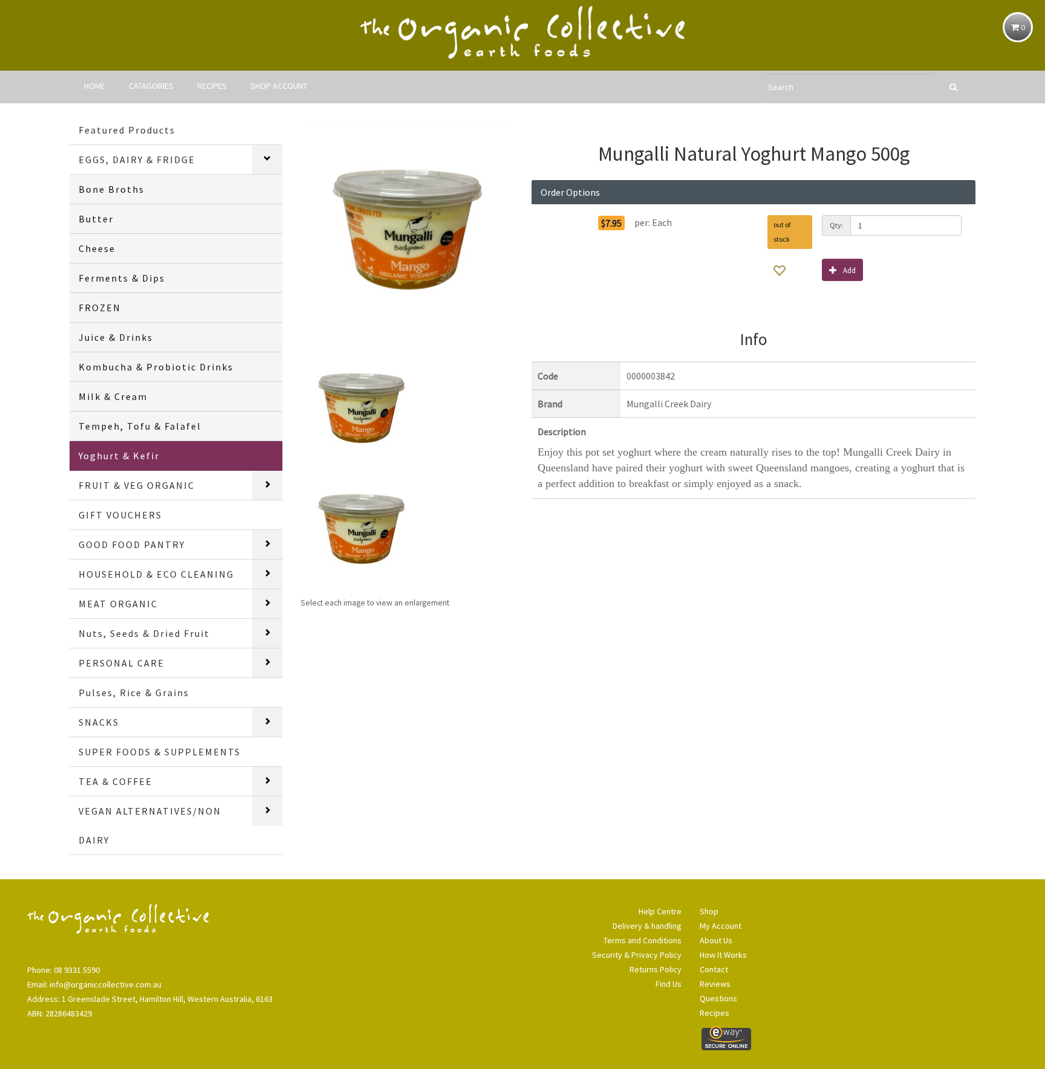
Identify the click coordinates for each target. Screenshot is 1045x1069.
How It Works (723, 954)
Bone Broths (112, 189)
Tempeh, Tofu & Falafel (140, 426)
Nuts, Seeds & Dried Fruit (144, 633)
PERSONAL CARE (121, 663)
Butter (96, 219)
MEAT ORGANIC (118, 604)
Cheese (97, 248)
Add (849, 270)
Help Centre (660, 911)
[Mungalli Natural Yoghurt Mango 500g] (407, 228)
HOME (94, 85)
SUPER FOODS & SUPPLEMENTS (160, 752)
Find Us (669, 983)
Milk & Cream (113, 396)
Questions (718, 998)
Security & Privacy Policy (637, 954)
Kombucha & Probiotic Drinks (156, 367)
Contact (714, 969)
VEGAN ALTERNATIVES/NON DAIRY (150, 825)
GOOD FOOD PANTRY (132, 544)
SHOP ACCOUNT (278, 85)
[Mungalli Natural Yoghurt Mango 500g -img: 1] (361, 406)
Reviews (715, 983)
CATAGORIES (151, 85)
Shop (709, 911)
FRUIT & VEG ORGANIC (137, 485)
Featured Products (127, 130)
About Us (716, 940)
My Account (720, 925)
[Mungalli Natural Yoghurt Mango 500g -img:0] (361, 527)
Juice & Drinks (116, 337)
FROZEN (100, 308)
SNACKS (99, 722)
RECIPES (212, 85)
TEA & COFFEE (115, 781)
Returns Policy (656, 969)
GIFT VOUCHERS (120, 515)
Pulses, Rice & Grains (134, 692)
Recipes (714, 1012)
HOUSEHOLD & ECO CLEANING (156, 574)
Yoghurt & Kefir (119, 456)
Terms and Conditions (643, 940)
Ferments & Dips (122, 278)
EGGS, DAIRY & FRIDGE (137, 159)
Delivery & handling (647, 925)
